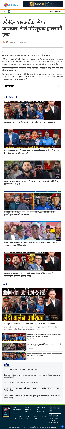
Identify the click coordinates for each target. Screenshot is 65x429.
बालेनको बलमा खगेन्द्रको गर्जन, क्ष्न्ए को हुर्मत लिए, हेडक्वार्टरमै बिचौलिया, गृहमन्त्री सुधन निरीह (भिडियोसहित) (30, 213)
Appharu (53, 427)
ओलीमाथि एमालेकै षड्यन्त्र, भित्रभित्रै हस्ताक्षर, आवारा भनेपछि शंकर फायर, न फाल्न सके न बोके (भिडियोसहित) (30, 244)
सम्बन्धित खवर (9, 97)
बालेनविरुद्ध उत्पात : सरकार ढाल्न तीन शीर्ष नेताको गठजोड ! (21, 382)
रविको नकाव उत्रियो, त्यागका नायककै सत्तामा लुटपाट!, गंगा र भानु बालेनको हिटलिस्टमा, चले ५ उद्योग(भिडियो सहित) (32, 376)
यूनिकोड (44, 417)
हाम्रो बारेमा (20, 417)
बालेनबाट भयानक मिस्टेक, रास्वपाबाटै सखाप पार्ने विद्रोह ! (20, 369)
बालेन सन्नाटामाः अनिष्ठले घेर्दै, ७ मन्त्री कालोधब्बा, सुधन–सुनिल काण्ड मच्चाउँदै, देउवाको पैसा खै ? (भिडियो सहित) (32, 396)
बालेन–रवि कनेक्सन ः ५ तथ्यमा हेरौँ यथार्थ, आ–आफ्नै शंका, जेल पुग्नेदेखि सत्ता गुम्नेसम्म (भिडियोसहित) (32, 183)
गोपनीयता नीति (28, 417)
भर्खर (5, 284)
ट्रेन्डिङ (7, 364)
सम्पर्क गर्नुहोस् (35, 417)
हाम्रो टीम (15, 417)
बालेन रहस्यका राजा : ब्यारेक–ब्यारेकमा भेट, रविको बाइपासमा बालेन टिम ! (30, 122)
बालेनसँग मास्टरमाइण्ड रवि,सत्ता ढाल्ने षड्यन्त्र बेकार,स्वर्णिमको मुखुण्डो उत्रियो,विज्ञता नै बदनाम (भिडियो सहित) (28, 275)
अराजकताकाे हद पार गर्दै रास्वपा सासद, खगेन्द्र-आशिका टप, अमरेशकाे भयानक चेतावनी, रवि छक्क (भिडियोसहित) (31, 152)
